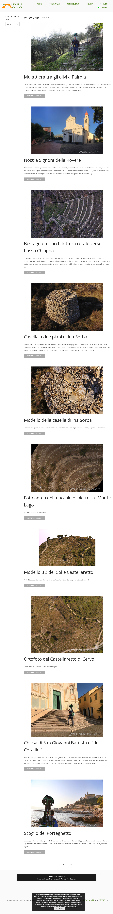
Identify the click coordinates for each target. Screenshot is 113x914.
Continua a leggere (34, 96)
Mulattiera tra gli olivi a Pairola (55, 77)
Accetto (59, 908)
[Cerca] (17, 24)
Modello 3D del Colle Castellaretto (58, 572)
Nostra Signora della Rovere (52, 160)
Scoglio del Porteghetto (47, 833)
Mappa (39, 4)
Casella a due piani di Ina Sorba (55, 337)
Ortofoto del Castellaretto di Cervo (59, 659)
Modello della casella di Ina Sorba (58, 420)
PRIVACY (102, 900)
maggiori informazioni (69, 906)
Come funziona (73, 4)
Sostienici (103, 4)
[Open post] (67, 47)
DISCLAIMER (88, 900)
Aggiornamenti (54, 4)
